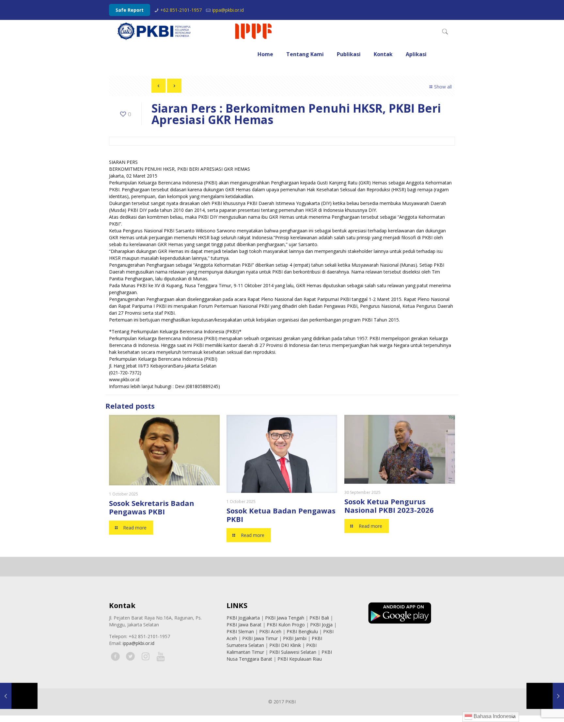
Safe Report (130, 10)
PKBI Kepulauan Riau (299, 659)
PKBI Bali (319, 618)
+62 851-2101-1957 (181, 10)
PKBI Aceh (270, 631)
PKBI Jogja (321, 624)
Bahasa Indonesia (494, 716)
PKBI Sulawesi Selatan (292, 652)
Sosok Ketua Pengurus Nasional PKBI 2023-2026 (389, 505)
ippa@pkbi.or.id (228, 10)
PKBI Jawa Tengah (284, 618)
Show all (443, 87)
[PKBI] (195, 31)
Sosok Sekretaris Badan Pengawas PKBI (151, 507)
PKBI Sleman (240, 631)
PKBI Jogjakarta (243, 618)
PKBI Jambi (294, 638)
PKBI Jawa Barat (244, 624)
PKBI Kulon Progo (286, 624)
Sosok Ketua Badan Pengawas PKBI (281, 515)
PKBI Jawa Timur (260, 638)
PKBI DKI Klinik (285, 645)
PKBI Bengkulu (302, 631)
